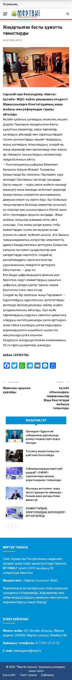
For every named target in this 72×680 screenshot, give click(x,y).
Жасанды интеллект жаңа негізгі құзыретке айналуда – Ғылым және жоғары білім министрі (44, 494)
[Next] (15, 525)
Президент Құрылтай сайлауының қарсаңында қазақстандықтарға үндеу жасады (43, 437)
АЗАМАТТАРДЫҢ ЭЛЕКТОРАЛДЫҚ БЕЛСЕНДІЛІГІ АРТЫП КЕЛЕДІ (45, 512)
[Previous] (9, 525)
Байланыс (47, 675)
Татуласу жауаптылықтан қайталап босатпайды (42, 453)
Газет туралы (28, 675)
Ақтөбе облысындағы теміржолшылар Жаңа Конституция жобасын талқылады (56, 398)
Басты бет (9, 675)
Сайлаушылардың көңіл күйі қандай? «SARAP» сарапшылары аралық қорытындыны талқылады (44, 474)
